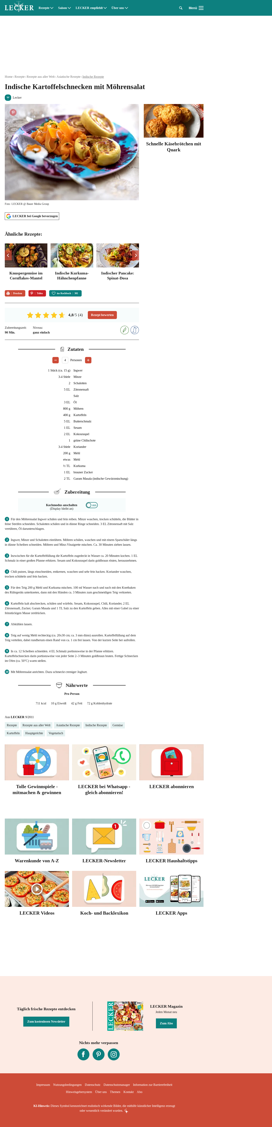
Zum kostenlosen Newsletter (46, 1021)
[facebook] (83, 1054)
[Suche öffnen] (181, 8)
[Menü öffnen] (201, 8)
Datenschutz (92, 1084)
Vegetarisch (56, 733)
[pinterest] (99, 1054)
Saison (62, 8)
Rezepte (44, 8)
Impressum (43, 1084)
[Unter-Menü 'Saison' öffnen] (69, 8)
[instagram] (114, 1054)
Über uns (118, 8)
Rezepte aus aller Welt (41, 76)
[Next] (135, 255)
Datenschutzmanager (117, 1084)
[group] (72, 264)
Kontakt (128, 1092)
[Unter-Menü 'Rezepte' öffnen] (51, 8)
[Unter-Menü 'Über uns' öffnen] (126, 8)
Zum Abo (166, 1023)
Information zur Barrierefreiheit (152, 1084)
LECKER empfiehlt (89, 8)
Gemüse (118, 725)
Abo (139, 1092)
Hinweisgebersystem (79, 1092)
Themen (115, 1092)
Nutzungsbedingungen (67, 1084)
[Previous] (8, 255)
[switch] (92, 505)
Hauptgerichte (34, 733)
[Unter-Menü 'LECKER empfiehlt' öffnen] (105, 8)
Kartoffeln (13, 733)
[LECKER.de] (19, 8)
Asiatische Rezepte (68, 76)
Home (9, 76)
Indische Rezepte (93, 76)
